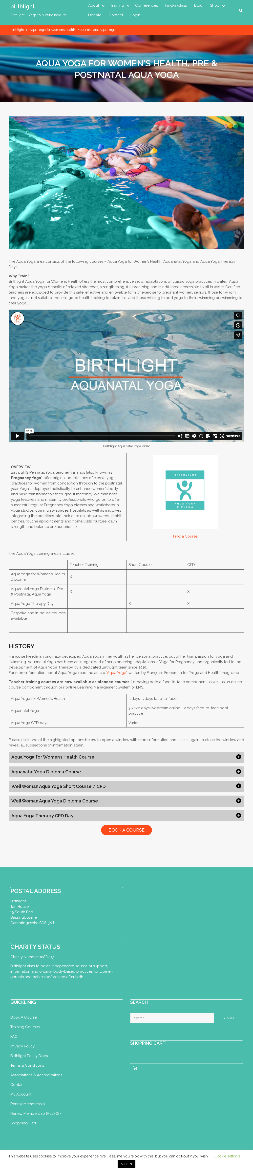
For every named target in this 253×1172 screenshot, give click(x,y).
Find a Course (185, 536)
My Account (20, 1094)
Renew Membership (27, 1104)
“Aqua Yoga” (116, 672)
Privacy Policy (22, 1046)
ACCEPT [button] (126, 1164)
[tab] (126, 757)
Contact (116, 15)
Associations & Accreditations (36, 1075)
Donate (94, 15)
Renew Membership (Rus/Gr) (35, 1113)
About (93, 5)
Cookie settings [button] (227, 1156)
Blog (198, 5)
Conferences (146, 5)
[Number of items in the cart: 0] (135, 1068)
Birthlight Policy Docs (29, 1056)
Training (117, 5)
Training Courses (25, 1027)
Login (135, 15)
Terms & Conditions (27, 1065)
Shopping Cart (23, 1123)
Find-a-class (176, 5)
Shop (214, 5)
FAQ (14, 1036)
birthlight (22, 6)
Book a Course (23, 1017)
